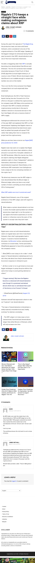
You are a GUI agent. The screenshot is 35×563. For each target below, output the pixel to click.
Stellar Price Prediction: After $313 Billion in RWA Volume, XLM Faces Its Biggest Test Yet (9, 392)
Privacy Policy (5, 511)
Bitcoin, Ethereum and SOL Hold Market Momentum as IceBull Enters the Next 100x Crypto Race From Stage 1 (9, 368)
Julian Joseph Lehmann (13, 27)
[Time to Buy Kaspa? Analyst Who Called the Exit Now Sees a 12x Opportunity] (25, 352)
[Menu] (2, 2)
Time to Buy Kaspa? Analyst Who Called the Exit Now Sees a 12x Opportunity (25, 366)
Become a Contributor (7, 516)
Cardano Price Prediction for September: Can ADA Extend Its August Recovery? (25, 392)
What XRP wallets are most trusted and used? (16, 192)
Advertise (4, 519)
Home (3, 7)
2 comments (30, 31)
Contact (4, 506)
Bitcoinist (13, 241)
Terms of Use (5, 514)
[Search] (32, 2)
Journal (8, 7)
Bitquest (4, 521)
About (3, 509)
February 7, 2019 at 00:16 (15, 410)
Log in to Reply (7, 407)
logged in (14, 481)
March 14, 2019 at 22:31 (14, 444)
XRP (23, 64)
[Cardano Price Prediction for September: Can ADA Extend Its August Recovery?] (25, 378)
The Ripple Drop (28, 44)
